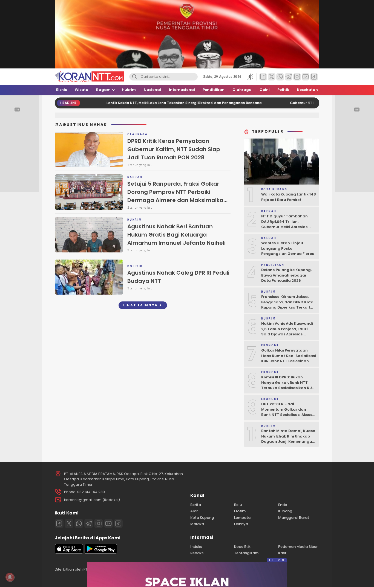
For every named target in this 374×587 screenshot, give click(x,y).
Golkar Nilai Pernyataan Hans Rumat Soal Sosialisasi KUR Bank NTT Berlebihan (288, 356)
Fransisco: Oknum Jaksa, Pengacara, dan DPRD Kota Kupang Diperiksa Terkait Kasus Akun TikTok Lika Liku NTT (287, 307)
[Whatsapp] (78, 523)
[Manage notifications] (9, 577)
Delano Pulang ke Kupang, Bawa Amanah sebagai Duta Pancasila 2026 (286, 275)
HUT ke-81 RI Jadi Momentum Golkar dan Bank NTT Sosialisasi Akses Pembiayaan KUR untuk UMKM (286, 414)
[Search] (134, 76)
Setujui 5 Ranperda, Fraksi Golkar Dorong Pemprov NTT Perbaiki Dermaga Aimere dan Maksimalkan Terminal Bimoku (177, 196)
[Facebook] (59, 523)
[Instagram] (98, 523)
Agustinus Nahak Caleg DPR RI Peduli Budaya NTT (178, 277)
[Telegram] (88, 523)
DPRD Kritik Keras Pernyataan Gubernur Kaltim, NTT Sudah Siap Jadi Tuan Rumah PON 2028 (173, 149)
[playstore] (101, 552)
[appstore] (69, 552)
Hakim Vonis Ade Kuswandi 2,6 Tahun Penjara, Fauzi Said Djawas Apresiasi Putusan (287, 331)
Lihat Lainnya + (142, 305)
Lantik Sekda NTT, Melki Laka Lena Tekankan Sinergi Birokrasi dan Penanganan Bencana (162, 102)
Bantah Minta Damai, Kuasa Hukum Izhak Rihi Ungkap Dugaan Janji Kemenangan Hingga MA (288, 439)
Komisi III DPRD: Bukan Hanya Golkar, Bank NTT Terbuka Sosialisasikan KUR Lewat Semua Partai (287, 385)
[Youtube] (108, 523)
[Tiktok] (118, 523)
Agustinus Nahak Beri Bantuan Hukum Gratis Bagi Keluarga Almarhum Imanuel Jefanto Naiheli (176, 235)
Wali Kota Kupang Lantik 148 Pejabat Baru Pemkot (288, 197)
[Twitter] (69, 523)
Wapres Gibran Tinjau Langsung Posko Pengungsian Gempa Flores (287, 248)
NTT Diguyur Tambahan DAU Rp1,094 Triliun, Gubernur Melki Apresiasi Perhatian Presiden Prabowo (288, 224)
